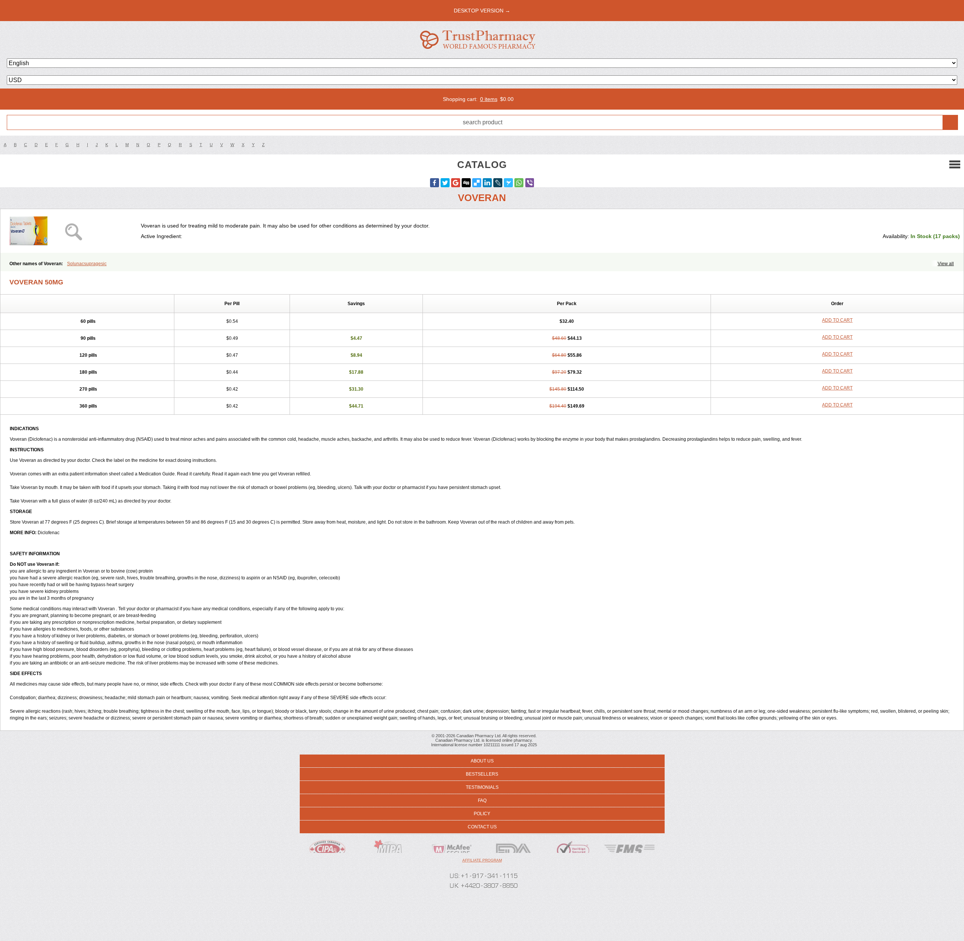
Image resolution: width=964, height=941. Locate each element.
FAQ (482, 800)
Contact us (482, 826)
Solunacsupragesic (87, 263)
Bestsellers (482, 774)
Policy (482, 813)
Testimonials (482, 787)
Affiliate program (482, 860)
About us (482, 761)
